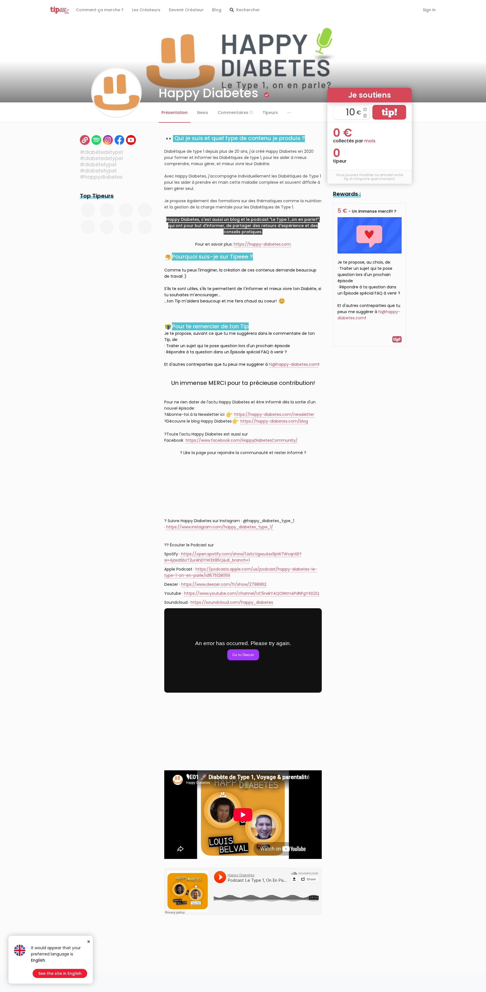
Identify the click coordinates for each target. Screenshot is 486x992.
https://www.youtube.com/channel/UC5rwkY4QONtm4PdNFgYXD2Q (251, 593)
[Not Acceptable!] (85, 140)
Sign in (429, 10)
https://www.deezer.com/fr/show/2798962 (223, 584)
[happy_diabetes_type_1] (108, 140)
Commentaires (235, 112)
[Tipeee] (59, 10)
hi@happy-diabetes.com (293, 364)
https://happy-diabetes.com (262, 244)
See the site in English (60, 973)
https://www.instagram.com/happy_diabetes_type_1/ (219, 527)
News (202, 112)
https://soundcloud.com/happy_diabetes (232, 602)
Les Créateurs (146, 10)
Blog (216, 10)
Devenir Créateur (186, 10)
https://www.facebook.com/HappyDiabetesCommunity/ (242, 440)
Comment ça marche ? (99, 10)
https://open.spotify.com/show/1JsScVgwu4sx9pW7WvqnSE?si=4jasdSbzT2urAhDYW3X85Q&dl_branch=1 (233, 557)
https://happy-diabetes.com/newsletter (274, 414)
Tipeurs (270, 112)
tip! (389, 112)
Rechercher (247, 10)
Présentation (174, 112)
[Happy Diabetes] (131, 140)
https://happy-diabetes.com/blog (274, 421)
